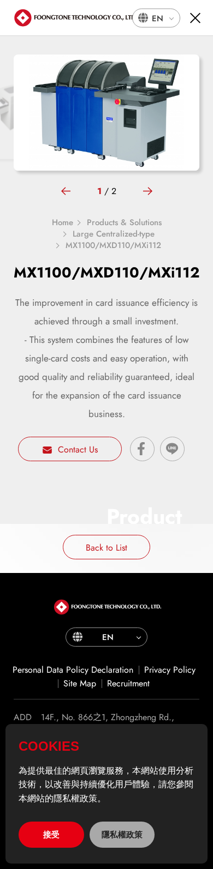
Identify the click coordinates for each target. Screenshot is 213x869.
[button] (66, 191)
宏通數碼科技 (76, 18)
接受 (51, 834)
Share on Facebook (142, 449)
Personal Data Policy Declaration (73, 669)
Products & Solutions (124, 222)
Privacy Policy (170, 669)
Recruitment (128, 683)
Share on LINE (172, 449)
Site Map (79, 683)
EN (157, 18)
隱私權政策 (122, 834)
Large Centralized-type (114, 234)
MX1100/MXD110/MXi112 (113, 245)
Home (62, 222)
